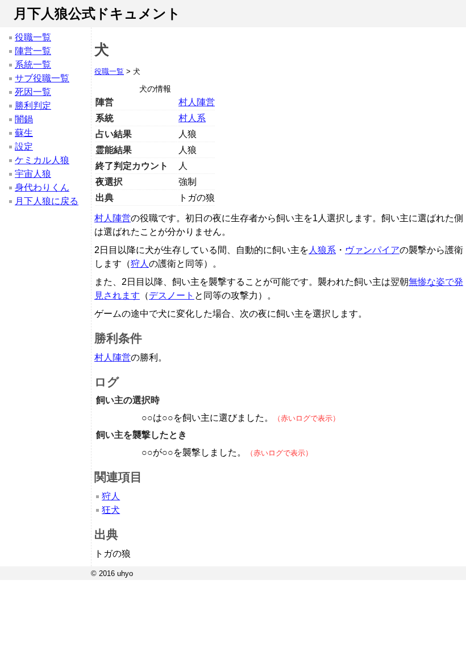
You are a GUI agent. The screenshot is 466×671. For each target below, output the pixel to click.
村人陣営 (196, 102)
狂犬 (111, 510)
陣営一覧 (33, 51)
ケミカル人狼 (42, 160)
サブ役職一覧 (42, 78)
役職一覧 (33, 37)
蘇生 (24, 133)
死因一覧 (33, 92)
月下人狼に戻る (46, 201)
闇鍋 (24, 119)
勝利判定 (33, 105)
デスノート (171, 295)
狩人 (140, 263)
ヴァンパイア (372, 250)
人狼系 (322, 250)
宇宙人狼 (33, 174)
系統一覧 (33, 64)
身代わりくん (42, 187)
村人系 (192, 118)
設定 (24, 146)
